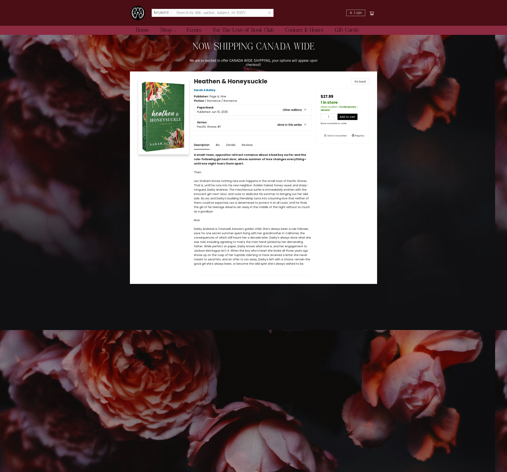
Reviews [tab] (247, 145)
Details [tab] (230, 145)
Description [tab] (202, 145)
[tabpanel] (253, 214)
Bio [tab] (218, 145)
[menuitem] (142, 30)
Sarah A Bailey (204, 90)
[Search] (270, 13)
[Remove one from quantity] (323, 117)
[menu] (253, 30)
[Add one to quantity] (333, 117)
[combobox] (163, 12)
